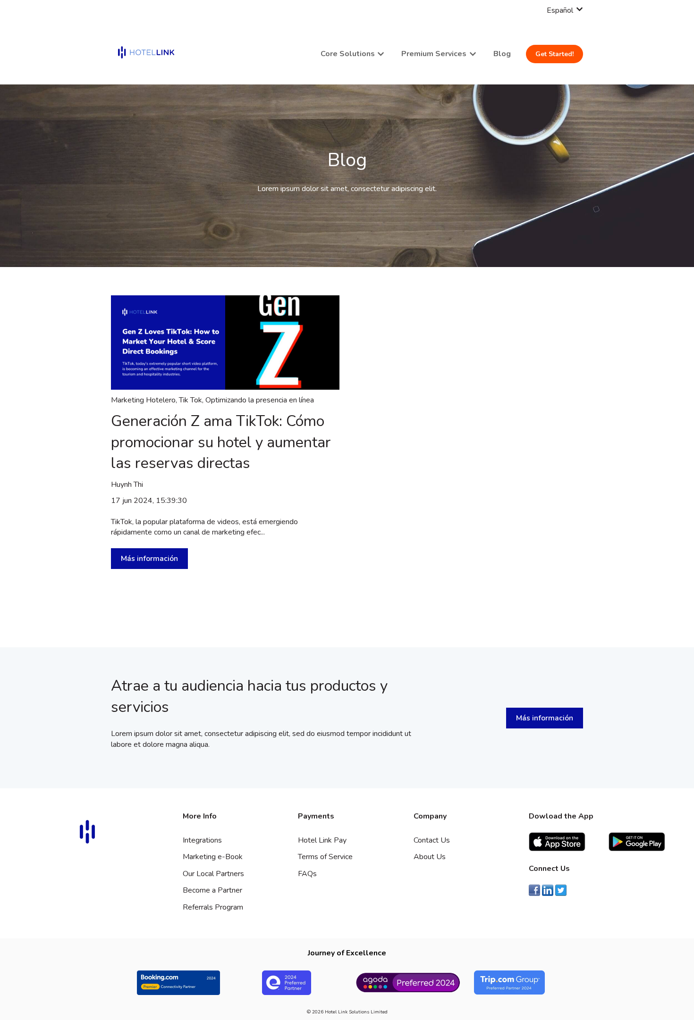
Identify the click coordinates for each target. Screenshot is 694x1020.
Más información (149, 558)
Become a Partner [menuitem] (212, 890)
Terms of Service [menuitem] (325, 857)
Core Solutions (348, 54)
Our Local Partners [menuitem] (213, 874)
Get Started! (554, 54)
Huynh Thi (127, 484)
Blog (502, 54)
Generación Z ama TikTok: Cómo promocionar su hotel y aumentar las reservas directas (221, 442)
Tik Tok (190, 400)
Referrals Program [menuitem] (213, 907)
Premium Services (433, 54)
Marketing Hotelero (143, 400)
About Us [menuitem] (430, 857)
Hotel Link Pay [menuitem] (322, 840)
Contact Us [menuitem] (432, 840)
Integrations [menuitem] (202, 840)
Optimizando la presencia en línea (259, 400)
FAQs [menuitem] (307, 874)
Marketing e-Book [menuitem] (213, 857)
